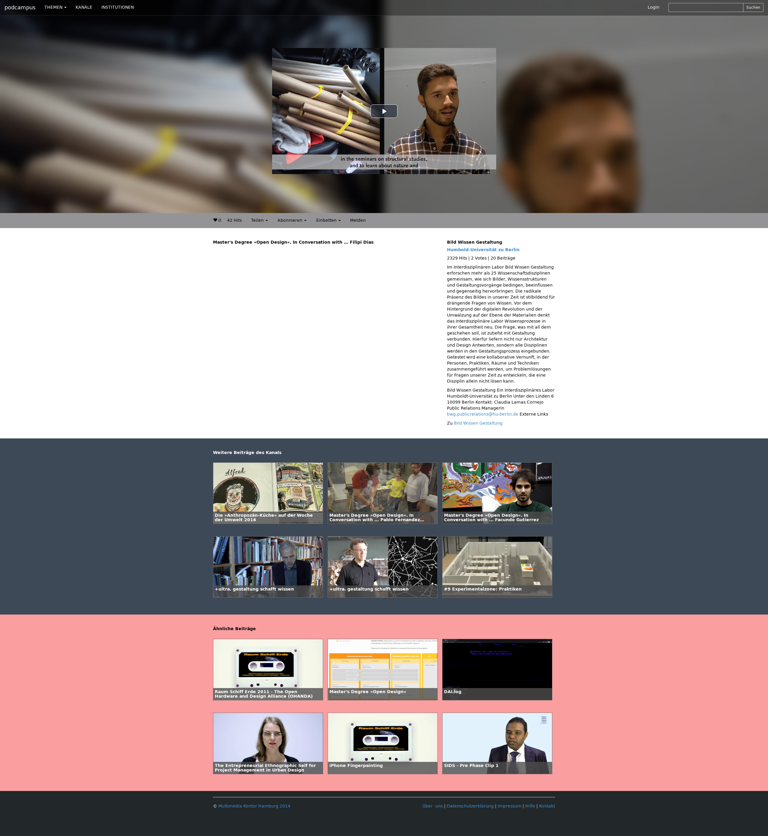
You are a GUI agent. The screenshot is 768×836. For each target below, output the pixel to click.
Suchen (753, 7)
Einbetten (327, 220)
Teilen (258, 220)
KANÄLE (84, 7)
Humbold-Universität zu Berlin (483, 249)
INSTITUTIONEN (117, 7)
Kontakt (547, 806)
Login (653, 7)
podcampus (19, 7)
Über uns (432, 806)
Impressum (509, 806)
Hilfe (530, 806)
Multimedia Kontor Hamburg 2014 (254, 806)
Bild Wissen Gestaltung (478, 423)
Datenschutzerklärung (470, 806)
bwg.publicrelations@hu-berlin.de (482, 414)
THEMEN (54, 7)
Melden (358, 220)
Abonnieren (291, 220)
